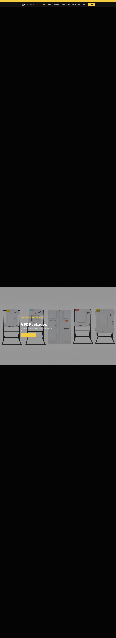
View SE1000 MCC (27, 336)
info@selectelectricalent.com (89, 1)
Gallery (68, 4)
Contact (83, 4)
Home (44, 4)
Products (56, 4)
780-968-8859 (78, 1)
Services (63, 4)
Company (50, 4)
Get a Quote (91, 4)
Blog (79, 4)
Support (74, 4)
